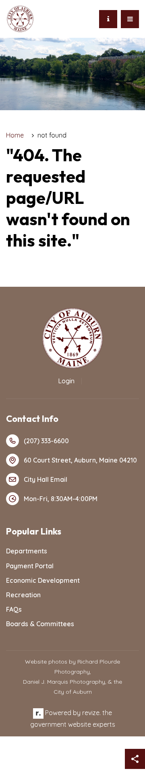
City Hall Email (45, 479)
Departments (26, 551)
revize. (91, 713)
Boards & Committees (40, 624)
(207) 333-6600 (46, 441)
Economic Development (43, 580)
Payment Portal (30, 566)
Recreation (23, 595)
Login (66, 381)
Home (15, 135)
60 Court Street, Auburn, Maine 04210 (80, 460)
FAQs (14, 609)
